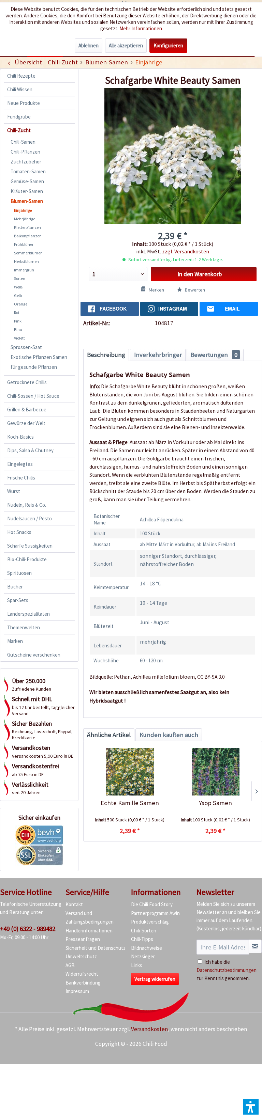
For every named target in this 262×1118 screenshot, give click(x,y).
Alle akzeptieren (126, 45)
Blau (18, 329)
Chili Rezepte (21, 76)
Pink (17, 321)
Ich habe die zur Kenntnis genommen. (226, 970)
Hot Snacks (19, 532)
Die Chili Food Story (152, 904)
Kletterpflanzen (27, 227)
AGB (70, 965)
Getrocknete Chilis (27, 382)
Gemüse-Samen (27, 181)
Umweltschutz (81, 956)
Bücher (15, 586)
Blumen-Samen (27, 201)
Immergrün (24, 269)
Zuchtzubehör (26, 161)
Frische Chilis (21, 477)
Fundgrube (19, 116)
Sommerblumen (28, 252)
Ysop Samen (215, 803)
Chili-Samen (23, 142)
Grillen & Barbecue (26, 409)
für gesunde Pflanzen (34, 367)
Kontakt (74, 904)
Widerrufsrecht (82, 974)
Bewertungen (213, 355)
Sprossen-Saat (26, 347)
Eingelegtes (20, 464)
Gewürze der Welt (26, 423)
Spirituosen (19, 573)
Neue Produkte (23, 103)
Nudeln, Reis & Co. (26, 505)
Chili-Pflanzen (25, 151)
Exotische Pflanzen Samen (39, 357)
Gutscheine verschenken (33, 654)
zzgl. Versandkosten (185, 251)
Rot (16, 312)
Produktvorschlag (150, 921)
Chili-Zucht (19, 130)
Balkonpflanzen (28, 235)
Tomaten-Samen (28, 171)
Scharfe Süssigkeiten (30, 545)
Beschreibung (106, 355)
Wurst (13, 491)
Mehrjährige (24, 218)
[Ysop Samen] (215, 772)
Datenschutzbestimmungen (226, 970)
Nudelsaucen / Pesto (29, 518)
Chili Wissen (19, 89)
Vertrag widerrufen (154, 979)
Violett (19, 338)
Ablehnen (88, 45)
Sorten (19, 278)
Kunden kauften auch (169, 735)
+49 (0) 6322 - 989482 (27, 929)
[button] (251, 1107)
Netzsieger (143, 956)
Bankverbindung (83, 982)
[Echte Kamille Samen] (129, 772)
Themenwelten (23, 627)
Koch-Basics (20, 437)
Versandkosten (149, 1029)
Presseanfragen (83, 939)
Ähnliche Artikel (109, 735)
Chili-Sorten (143, 930)
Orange (20, 303)
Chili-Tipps (142, 939)
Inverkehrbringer (158, 355)
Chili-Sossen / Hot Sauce (33, 396)
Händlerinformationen (89, 930)
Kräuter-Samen (27, 191)
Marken (15, 641)
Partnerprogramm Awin (155, 913)
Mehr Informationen (140, 28)
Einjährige (23, 210)
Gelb (18, 295)
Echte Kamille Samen (130, 803)
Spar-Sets (17, 600)
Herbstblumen (26, 261)
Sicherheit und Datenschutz (96, 948)
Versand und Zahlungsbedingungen (90, 917)
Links (136, 965)
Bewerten (194, 290)
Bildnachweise (146, 948)
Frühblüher (23, 244)
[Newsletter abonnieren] (255, 946)
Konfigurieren (168, 45)
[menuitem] (62, 62)
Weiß (18, 286)
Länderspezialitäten (28, 614)
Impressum (77, 991)
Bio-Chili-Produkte (27, 559)
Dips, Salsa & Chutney (30, 450)
